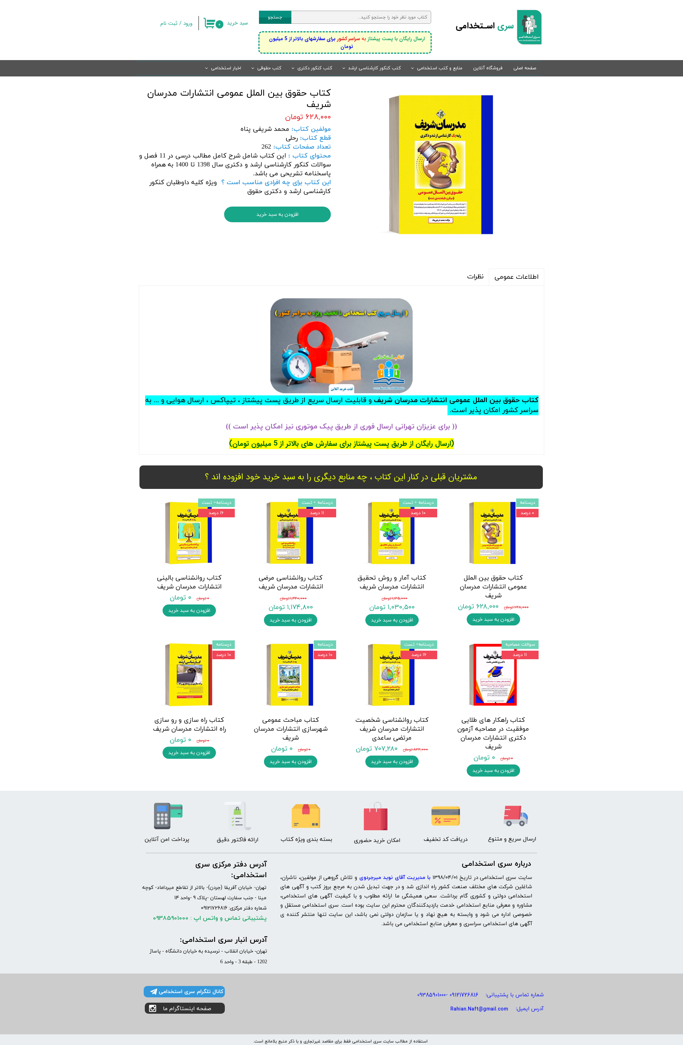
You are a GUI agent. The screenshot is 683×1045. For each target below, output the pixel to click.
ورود (187, 23)
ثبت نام (169, 23)
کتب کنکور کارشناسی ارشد (374, 68)
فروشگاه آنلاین (488, 68)
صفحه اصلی (524, 68)
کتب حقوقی (269, 68)
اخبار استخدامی (226, 68)
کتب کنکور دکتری (314, 68)
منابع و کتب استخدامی (439, 68)
